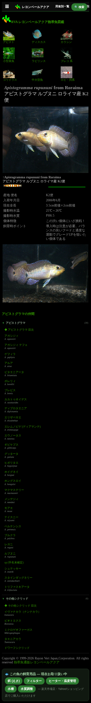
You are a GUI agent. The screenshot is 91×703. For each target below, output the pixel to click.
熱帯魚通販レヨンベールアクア (37, 662)
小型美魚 (8, 61)
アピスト (8, 42)
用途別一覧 (62, 6)
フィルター (34, 681)
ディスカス (39, 42)
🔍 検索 (79, 7)
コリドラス (10, 79)
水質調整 (27, 689)
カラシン (66, 42)
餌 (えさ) (14, 681)
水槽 (11, 689)
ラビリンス (39, 61)
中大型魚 (37, 79)
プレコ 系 (67, 61)
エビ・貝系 (68, 79)
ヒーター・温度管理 (62, 681)
